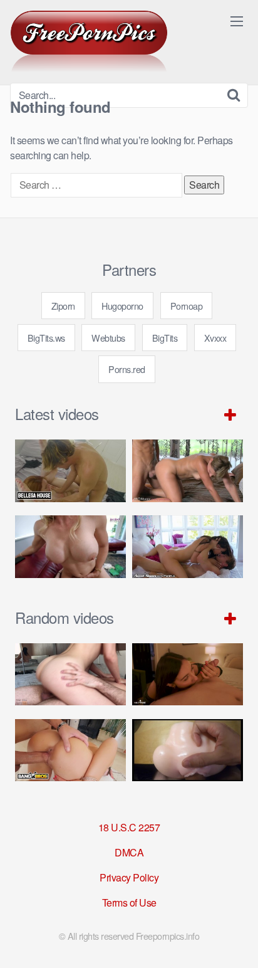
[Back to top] (236, 940)
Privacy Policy (129, 877)
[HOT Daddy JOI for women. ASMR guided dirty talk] (187, 750)
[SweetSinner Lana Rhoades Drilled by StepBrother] (187, 546)
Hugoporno (122, 305)
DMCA (129, 852)
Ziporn (63, 305)
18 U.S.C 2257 (129, 827)
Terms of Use (129, 902)
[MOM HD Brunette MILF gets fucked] (187, 470)
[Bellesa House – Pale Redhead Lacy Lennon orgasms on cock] (70, 470)
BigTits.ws (46, 337)
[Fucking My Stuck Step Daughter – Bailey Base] (70, 546)
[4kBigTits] (89, 41)
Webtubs (108, 337)
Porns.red (126, 369)
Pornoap (186, 305)
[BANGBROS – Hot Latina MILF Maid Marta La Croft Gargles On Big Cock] (70, 750)
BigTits (165, 337)
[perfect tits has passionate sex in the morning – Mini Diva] (70, 674)
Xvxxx (215, 337)
